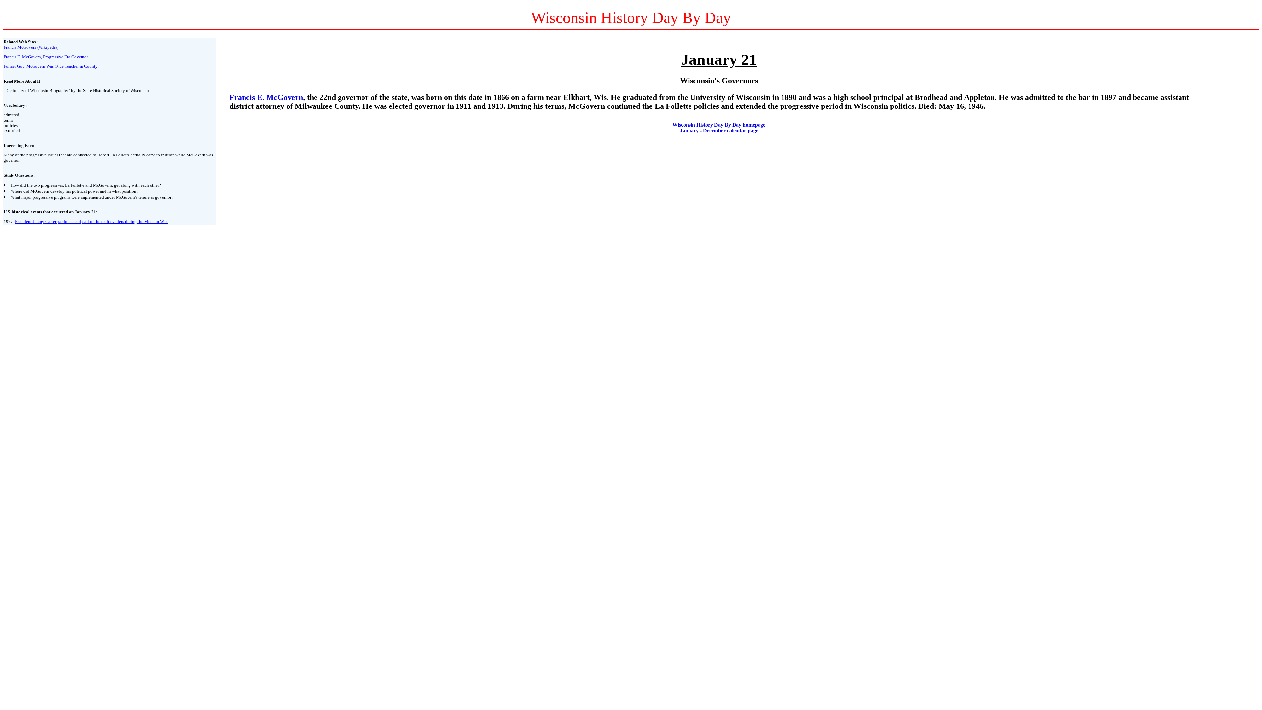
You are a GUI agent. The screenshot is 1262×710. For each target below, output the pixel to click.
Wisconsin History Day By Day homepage (718, 125)
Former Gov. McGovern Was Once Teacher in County (51, 66)
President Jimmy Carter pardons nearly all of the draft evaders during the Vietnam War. (91, 221)
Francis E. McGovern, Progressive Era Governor (46, 56)
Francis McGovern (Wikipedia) (31, 47)
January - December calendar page (719, 130)
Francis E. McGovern (266, 97)
